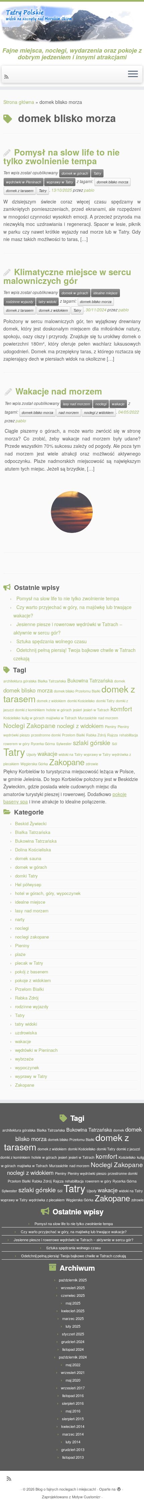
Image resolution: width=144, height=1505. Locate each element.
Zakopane (66, 762)
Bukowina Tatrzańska (90, 680)
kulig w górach (33, 717)
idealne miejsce (105, 292)
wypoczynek (27, 1067)
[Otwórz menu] (133, 74)
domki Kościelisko (81, 700)
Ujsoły (31, 754)
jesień (77, 709)
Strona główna (18, 102)
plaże (20, 954)
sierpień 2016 (73, 1403)
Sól (114, 743)
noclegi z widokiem (99, 412)
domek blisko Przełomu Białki (77, 691)
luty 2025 (73, 1326)
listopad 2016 (73, 1395)
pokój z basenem (31, 971)
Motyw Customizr (86, 1496)
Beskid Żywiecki (31, 823)
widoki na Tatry (70, 754)
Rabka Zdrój (96, 734)
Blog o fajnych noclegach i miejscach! (65, 1489)
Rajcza (112, 734)
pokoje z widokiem (33, 980)
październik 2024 (73, 1357)
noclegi (100, 403)
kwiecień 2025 (72, 1310)
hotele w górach (59, 709)
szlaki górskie (92, 742)
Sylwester (64, 743)
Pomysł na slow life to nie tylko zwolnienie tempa (61, 156)
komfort (121, 708)
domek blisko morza (112, 181)
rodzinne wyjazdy (19, 301)
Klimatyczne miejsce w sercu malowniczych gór (67, 276)
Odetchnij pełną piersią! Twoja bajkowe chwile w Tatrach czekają (73, 1255)
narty (20, 919)
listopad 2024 (73, 1349)
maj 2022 (73, 1364)
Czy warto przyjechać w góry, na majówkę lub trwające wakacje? (74, 1231)
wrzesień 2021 (73, 1372)
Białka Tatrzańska (52, 680)
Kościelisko (11, 717)
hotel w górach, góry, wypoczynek (48, 893)
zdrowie (92, 763)
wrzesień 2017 (73, 1387)
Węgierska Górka (34, 763)
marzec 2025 (73, 1318)
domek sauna (28, 858)
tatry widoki (47, 301)
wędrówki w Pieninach (23, 181)
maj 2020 (73, 1380)
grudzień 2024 (72, 1341)
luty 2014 (73, 1441)
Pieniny (110, 726)
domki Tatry (105, 700)
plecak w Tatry (29, 963)
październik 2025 (73, 1279)
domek (119, 680)
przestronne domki (46, 734)
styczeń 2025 (73, 1333)
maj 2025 (73, 1303)
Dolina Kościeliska (33, 849)
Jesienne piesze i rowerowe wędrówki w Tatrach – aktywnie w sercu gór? (73, 1239)
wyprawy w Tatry (60, 181)
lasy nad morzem (76, 403)
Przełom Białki (73, 734)
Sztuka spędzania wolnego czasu (51, 641)
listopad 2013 (73, 1457)
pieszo (25, 734)
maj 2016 (73, 1410)
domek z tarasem (19, 190)
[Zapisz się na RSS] (7, 76)
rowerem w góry (16, 743)
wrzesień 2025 (73, 1287)
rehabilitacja (128, 734)
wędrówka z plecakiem (47, 1199)
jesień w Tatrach (96, 709)
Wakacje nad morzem (58, 391)
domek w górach (75, 173)
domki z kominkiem (30, 709)
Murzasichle (87, 717)
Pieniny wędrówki (81, 1173)
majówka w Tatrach (61, 717)
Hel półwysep (28, 884)
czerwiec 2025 (73, 1295)
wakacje (118, 403)
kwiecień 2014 (72, 1426)
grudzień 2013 (72, 1449)
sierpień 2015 (73, 1418)
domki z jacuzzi (128, 1148)
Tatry (97, 173)
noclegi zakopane (32, 937)
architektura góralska (20, 680)
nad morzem (69, 412)
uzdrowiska (26, 1032)
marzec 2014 (73, 1434)
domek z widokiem (53, 310)
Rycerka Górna (43, 743)
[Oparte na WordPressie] (119, 1487)
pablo (89, 190)
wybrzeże (24, 1059)
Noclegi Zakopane (29, 725)
